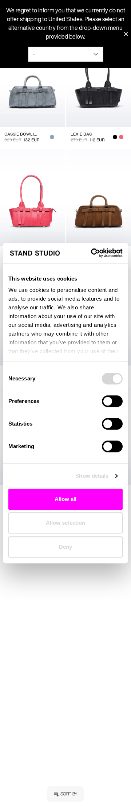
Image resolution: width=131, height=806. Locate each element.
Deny (65, 547)
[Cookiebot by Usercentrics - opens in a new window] (92, 253)
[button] (65, 794)
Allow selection (66, 523)
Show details (91, 476)
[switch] (112, 401)
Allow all (66, 499)
